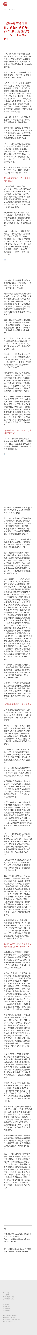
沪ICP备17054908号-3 (9, 1321)
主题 (8, 9)
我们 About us (6, 1310)
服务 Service (6, 1306)
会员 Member (6, 1308)
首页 (4, 9)
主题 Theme (6, 1304)
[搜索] (28, 4)
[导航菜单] (33, 4)
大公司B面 (14, 9)
